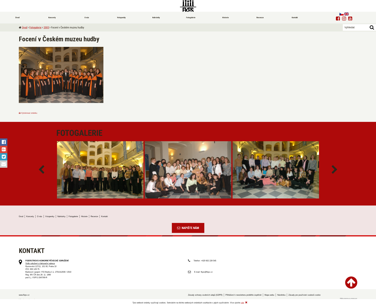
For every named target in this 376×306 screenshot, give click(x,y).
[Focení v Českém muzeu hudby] (61, 75)
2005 (46, 27)
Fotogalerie (35, 27)
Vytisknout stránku (29, 113)
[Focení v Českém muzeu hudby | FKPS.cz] (188, 6)
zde (242, 303)
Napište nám (190, 228)
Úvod (24, 27)
